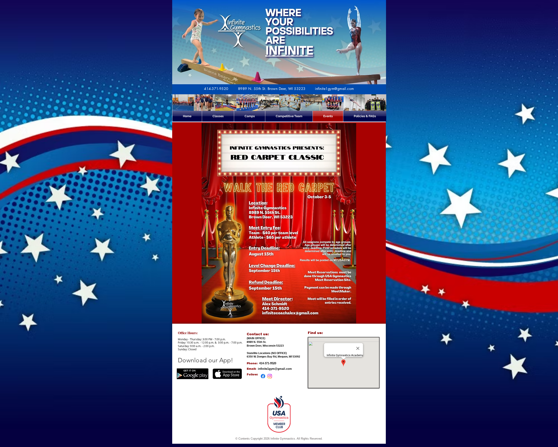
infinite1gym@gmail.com (334, 88)
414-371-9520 (216, 88)
